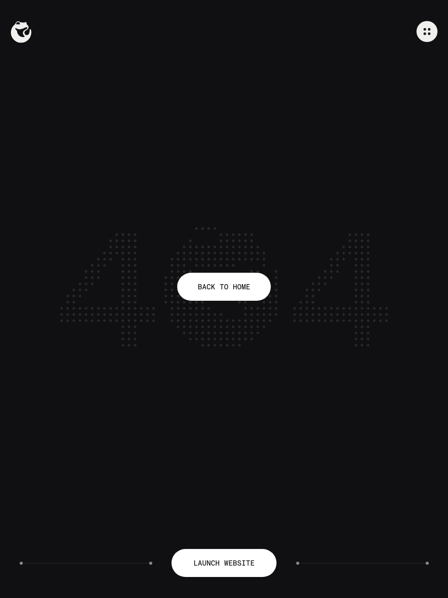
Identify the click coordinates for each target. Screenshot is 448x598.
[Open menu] (427, 31)
